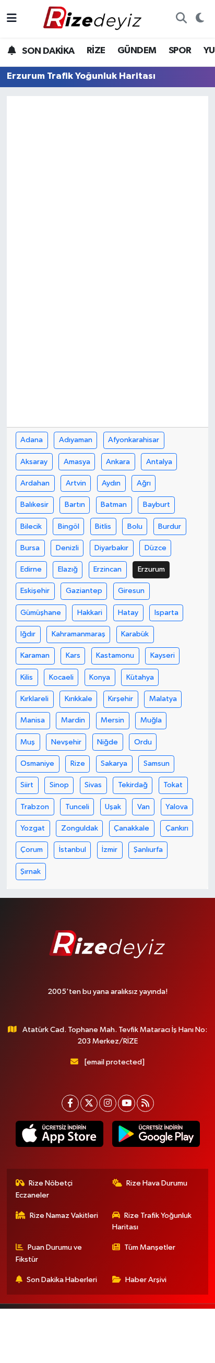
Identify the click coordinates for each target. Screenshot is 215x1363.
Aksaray (33, 462)
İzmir (109, 850)
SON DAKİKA (47, 51)
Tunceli (77, 807)
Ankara (118, 462)
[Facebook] (70, 1103)
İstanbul (72, 850)
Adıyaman (75, 440)
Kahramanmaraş (78, 634)
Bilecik (31, 526)
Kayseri (162, 655)
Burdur (169, 526)
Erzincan (107, 569)
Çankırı (176, 828)
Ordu (143, 742)
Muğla (151, 720)
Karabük (135, 634)
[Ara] (181, 19)
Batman (114, 504)
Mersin (112, 720)
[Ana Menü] (12, 18)
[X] (89, 1103)
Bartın (75, 504)
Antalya (159, 462)
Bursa (30, 548)
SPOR (180, 50)
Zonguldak (79, 828)
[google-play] (156, 1136)
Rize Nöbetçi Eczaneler (44, 1189)
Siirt (26, 785)
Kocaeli (61, 677)
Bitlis (103, 526)
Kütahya (140, 677)
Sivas (93, 785)
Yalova (176, 807)
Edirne (31, 569)
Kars (73, 655)
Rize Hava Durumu (156, 1183)
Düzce (155, 548)
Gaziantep (84, 591)
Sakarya (114, 763)
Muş (27, 742)
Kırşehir (120, 699)
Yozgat (32, 828)
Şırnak (30, 871)
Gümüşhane (40, 613)
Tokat (173, 785)
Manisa (32, 720)
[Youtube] (126, 1103)
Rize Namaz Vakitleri (64, 1215)
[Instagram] (107, 1103)
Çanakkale (131, 828)
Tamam (136, 1350)
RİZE (96, 50)
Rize (77, 763)
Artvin (76, 483)
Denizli (67, 548)
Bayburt (156, 504)
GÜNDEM (136, 50)
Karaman (35, 655)
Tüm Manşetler (149, 1247)
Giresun (131, 591)
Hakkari (89, 613)
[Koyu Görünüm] (199, 19)
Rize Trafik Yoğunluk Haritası (152, 1221)
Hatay (128, 613)
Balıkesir (34, 504)
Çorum (31, 850)
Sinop (59, 785)
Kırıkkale (78, 699)
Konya (99, 677)
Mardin (73, 720)
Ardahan (35, 483)
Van (143, 807)
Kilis (26, 677)
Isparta (166, 613)
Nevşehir (66, 742)
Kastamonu (115, 655)
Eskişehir (35, 591)
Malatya (163, 699)
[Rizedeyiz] (93, 18)
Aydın (111, 483)
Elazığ (68, 569)
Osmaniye (37, 763)
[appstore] (59, 1136)
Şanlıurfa (148, 850)
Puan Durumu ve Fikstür (49, 1253)
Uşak (113, 807)
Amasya (77, 462)
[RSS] (145, 1103)
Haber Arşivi (145, 1280)
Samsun (157, 763)
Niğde (107, 742)
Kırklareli (34, 699)
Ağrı (144, 483)
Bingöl (68, 526)
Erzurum (151, 569)
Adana (31, 440)
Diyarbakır (111, 548)
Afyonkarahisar (133, 440)
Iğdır (27, 634)
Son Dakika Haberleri (62, 1280)
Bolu (134, 526)
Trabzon (34, 807)
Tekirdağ (133, 785)
